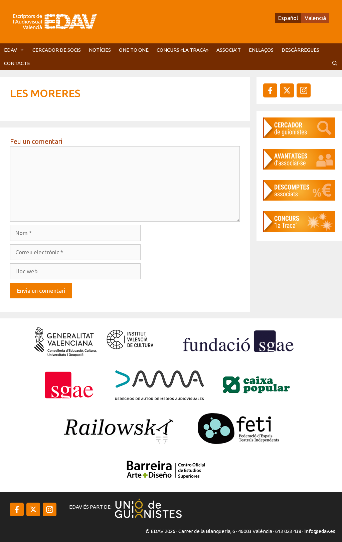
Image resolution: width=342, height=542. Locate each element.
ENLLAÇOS (261, 50)
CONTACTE (17, 63)
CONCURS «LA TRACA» (182, 50)
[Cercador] (299, 136)
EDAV (10, 50)
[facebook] (270, 90)
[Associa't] (299, 167)
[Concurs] (299, 230)
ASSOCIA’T (228, 50)
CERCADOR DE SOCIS (56, 50)
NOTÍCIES (100, 50)
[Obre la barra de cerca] (335, 63)
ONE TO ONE (134, 50)
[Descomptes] (299, 198)
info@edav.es (319, 531)
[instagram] (287, 90)
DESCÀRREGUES (300, 50)
